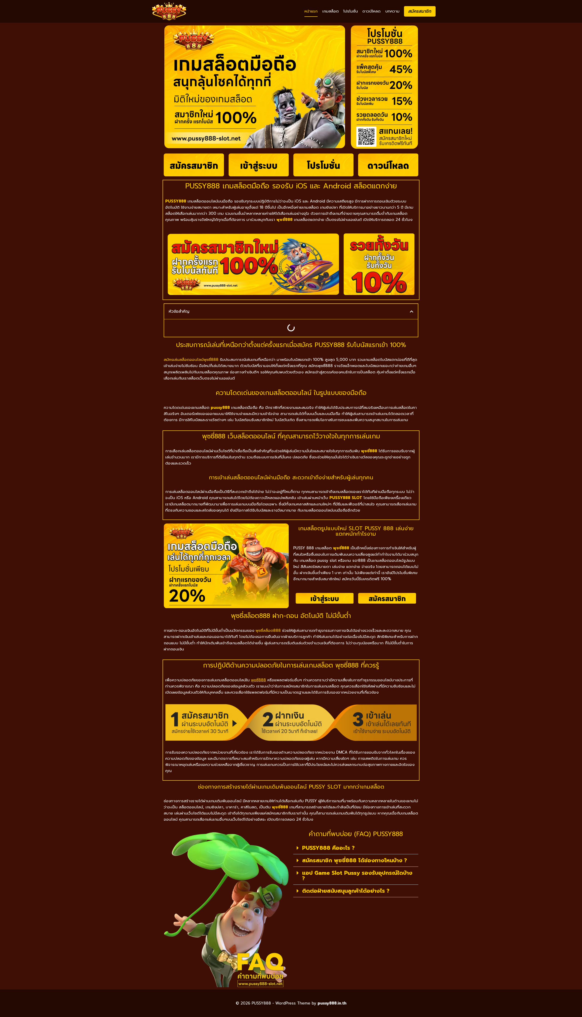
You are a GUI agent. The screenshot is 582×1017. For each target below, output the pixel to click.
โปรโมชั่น (350, 11)
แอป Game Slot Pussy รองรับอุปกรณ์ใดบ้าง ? (357, 875)
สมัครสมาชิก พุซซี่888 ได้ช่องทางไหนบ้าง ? (354, 860)
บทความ (392, 11)
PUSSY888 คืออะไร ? (328, 848)
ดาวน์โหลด (371, 11)
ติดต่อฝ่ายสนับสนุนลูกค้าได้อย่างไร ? (345, 891)
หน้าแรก (311, 11)
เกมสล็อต (330, 11)
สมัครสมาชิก (419, 11)
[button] (411, 311)
